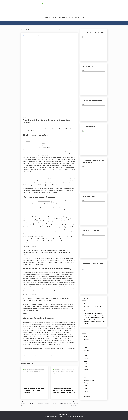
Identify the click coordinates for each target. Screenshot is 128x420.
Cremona (86, 350)
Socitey (86, 385)
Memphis (36, 330)
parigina (50, 201)
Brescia (86, 344)
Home (46, 23)
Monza (86, 372)
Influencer (86, 358)
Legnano (86, 361)
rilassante (68, 286)
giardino (62, 274)
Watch (86, 394)
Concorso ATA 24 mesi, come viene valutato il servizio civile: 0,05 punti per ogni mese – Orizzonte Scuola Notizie (94, 315)
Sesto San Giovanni (89, 380)
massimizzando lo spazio (33, 151)
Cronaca (52, 23)
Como (85, 347)
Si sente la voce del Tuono (91, 310)
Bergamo (86, 342)
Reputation (87, 374)
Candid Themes (79, 416)
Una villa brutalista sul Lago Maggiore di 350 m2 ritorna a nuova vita (34, 390)
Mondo (86, 369)
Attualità (58, 23)
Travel (85, 388)
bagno (52, 205)
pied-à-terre (37, 276)
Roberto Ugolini (66, 395)
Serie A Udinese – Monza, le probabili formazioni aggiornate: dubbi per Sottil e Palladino (94, 321)
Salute (70, 23)
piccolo (28, 141)
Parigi (43, 143)
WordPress (87, 396)
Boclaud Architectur (43, 278)
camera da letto (32, 282)
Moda (64, 23)
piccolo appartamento (47, 272)
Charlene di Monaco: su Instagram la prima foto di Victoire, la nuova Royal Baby (64, 390)
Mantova (86, 364)
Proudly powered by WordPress (54, 416)
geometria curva (54, 217)
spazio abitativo (55, 209)
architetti (35, 217)
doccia (50, 236)
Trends (86, 391)
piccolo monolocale (35, 213)
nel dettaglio (33, 175)
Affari (75, 23)
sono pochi (47, 211)
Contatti (81, 23)
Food (85, 355)
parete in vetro (69, 282)
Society (86, 383)
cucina (40, 280)
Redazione (36, 125)
